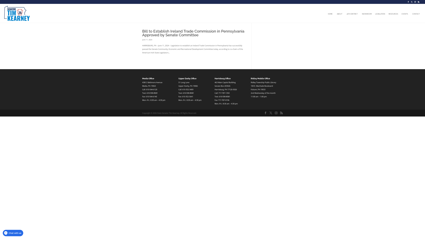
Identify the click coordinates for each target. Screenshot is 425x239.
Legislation (380, 14)
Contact (416, 14)
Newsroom (367, 14)
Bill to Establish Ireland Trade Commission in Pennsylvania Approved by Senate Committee (193, 33)
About (339, 14)
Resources (393, 14)
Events (405, 14)
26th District (352, 14)
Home (330, 14)
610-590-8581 (152, 93)
